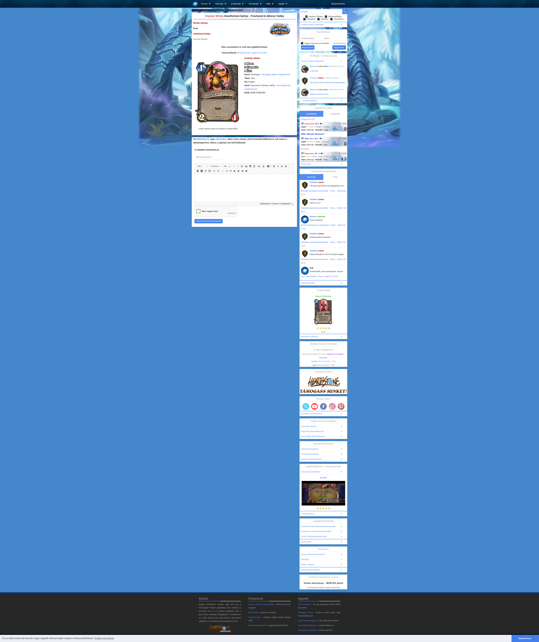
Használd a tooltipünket (307, 625)
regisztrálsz (220, 139)
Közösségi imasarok (308, 426)
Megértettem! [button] (525, 638)
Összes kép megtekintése (310, 472)
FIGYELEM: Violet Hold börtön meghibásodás (327, 83)
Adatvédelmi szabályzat (307, 630)
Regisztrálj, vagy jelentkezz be (312, 431)
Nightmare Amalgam (335, 354)
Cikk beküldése (304, 604)
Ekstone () (317, 216)
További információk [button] (104, 638)
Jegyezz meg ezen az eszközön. (316, 43)
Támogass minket (305, 612)
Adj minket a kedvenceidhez (311, 414)
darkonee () (319, 66)
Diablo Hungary (254, 617)
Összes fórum (306, 542)
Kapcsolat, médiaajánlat (307, 621)
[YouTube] (314, 406)
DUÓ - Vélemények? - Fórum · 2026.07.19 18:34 (319, 276)
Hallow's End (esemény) (319, 94)
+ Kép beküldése (307, 514)
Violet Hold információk (310, 454)
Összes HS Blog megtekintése (312, 61)
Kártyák (196, 10)
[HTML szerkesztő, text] (244, 188)
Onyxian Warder (200, 39)
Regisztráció (339, 47)
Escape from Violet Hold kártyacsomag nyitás (318, 526)
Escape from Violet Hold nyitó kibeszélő (316, 531)
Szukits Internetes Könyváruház (313, 554)
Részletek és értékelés (309, 337)
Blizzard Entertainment (257, 625)
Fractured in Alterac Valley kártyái (227, 10)
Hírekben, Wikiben (316, 16)
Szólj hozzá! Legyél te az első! (253, 52)
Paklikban (324, 19)
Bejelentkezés (338, 4)
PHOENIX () (317, 78)
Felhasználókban (335, 16)
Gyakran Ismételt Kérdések (311, 459)
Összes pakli (306, 164)
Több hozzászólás (308, 283)
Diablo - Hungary (307, 565)
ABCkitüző (305, 559)
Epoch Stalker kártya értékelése (313, 436)
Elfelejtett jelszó (339, 43)
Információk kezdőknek (309, 449)
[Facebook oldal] (323, 406)
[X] (305, 406)
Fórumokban (338, 19)
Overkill (323, 477)
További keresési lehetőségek (312, 25)
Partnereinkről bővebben (310, 570)
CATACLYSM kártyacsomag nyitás (314, 536)
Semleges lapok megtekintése (276, 74)
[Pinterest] (341, 406)
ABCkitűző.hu (253, 612)
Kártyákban (311, 19)
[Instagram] (332, 406)
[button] (202, 166)
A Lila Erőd (314, 71)
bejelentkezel (202, 139)
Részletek (323, 358)
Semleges (205, 10)
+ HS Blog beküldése (309, 101)
